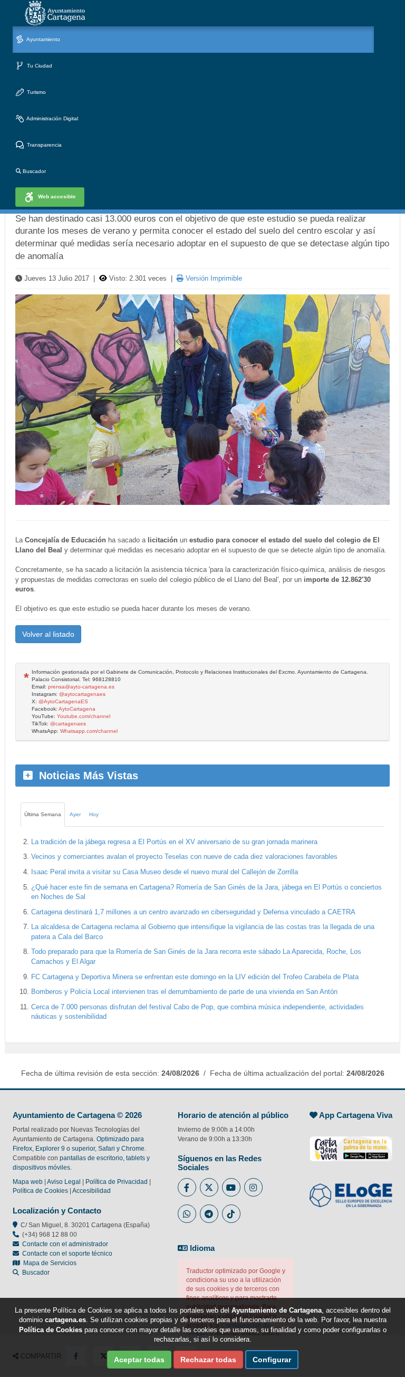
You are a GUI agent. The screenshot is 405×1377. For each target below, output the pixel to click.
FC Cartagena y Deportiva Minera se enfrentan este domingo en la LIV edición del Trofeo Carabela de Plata (195, 977)
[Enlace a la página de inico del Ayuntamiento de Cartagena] (55, 13)
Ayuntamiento (42, 39)
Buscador (33, 171)
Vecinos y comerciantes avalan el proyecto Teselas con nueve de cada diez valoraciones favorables (184, 856)
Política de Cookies (40, 1190)
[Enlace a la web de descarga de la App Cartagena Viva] (351, 1143)
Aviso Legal (64, 1181)
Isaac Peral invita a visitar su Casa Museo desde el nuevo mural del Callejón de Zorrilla (164, 872)
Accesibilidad (91, 1190)
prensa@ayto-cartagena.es (81, 687)
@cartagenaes (68, 723)
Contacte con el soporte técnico (67, 1253)
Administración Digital (51, 118)
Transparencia (43, 145)
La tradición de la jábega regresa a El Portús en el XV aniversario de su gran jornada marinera (174, 842)
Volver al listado (48, 634)
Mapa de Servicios (48, 1263)
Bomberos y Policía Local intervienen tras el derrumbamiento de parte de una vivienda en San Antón (184, 992)
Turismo (35, 92)
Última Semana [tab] (42, 814)
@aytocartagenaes (82, 694)
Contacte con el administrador (65, 1244)
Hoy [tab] (94, 814)
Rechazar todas (208, 1359)
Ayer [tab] (75, 814)
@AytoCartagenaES (63, 701)
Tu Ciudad (38, 66)
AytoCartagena (77, 709)
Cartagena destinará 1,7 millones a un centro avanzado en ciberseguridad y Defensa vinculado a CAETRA (193, 912)
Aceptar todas (139, 1359)
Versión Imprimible (213, 278)
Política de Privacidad (116, 1181)
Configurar (272, 1359)
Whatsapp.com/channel (89, 731)
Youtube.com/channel (83, 716)
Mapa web (28, 1181)
